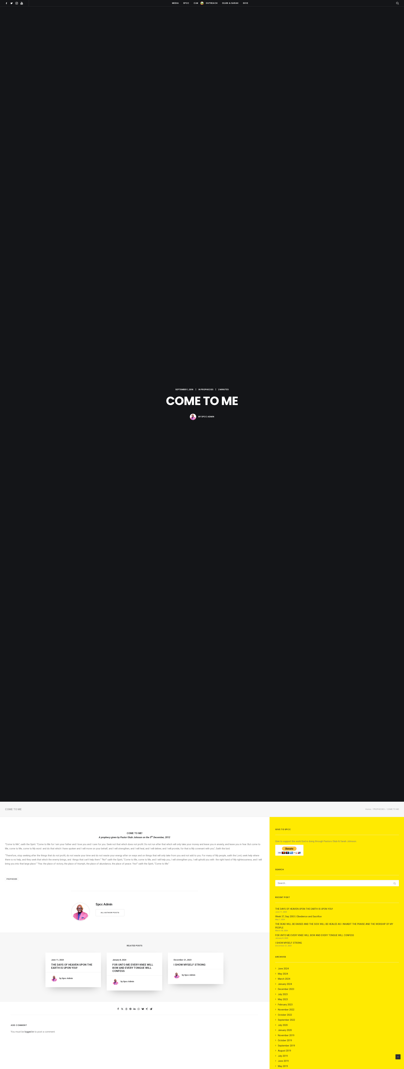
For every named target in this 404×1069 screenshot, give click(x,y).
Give (245, 3)
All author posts (110, 912)
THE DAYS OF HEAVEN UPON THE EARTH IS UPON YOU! (71, 966)
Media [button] (175, 3)
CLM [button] (196, 3)
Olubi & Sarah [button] (230, 3)
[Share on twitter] (122, 1009)
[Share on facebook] (118, 1009)
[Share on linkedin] (134, 1009)
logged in (29, 1031)
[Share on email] (151, 1009)
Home (368, 809)
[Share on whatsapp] (138, 1009)
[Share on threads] (126, 1009)
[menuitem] (7, 3)
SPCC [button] (186, 3)
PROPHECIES (207, 389)
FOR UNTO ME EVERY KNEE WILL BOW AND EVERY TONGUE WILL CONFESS (132, 968)
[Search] (337, 883)
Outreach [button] (212, 3)
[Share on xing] (147, 1009)
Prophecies (11, 879)
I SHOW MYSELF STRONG (189, 964)
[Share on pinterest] (130, 1009)
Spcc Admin (207, 416)
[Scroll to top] (398, 1056)
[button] (7, 3)
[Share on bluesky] (143, 1009)
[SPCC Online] (202, 3)
